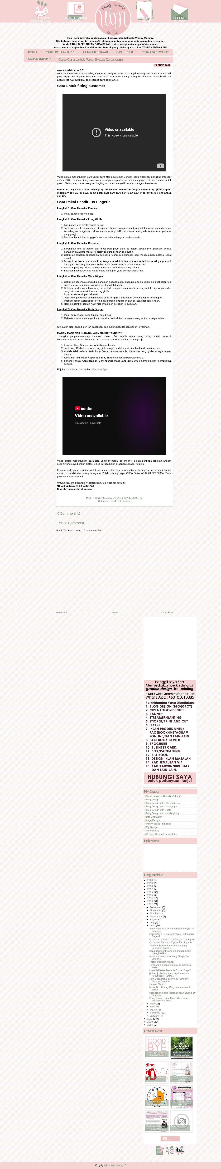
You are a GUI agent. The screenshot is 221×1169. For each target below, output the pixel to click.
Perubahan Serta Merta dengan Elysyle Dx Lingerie (172, 994)
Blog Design (152, 799)
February (155, 1012)
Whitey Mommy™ (117, 1165)
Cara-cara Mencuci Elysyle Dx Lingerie (170, 942)
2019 (150, 883)
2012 (150, 904)
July (152, 922)
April (153, 1006)
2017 (150, 889)
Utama (32, 52)
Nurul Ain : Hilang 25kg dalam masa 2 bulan (169, 988)
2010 (150, 1021)
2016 (150, 892)
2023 (150, 880)
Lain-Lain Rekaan (95, 52)
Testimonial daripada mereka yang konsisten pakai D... (168, 946)
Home (115, 612)
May (152, 1003)
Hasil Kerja (125, 52)
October (155, 913)
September (156, 916)
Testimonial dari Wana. (161, 961)
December (156, 907)
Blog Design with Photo (158, 809)
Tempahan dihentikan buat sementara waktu (170, 966)
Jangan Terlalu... (158, 984)
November (156, 910)
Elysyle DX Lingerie (120, 501)
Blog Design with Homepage (161, 806)
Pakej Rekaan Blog (60, 52)
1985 (150, 1024)
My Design (152, 827)
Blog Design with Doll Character (163, 803)
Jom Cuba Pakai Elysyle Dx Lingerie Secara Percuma (169, 979)
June (153, 925)
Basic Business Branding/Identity (164, 796)
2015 (150, 895)
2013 (150, 901)
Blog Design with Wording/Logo (163, 813)
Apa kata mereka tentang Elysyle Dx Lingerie (169, 957)
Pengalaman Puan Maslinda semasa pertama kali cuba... (169, 999)
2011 (150, 1018)
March (154, 1009)
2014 (150, 898)
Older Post (167, 612)
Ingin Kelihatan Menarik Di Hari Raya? (170, 970)
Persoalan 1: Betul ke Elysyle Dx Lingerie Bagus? (171, 935)
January (155, 1015)
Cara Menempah (39, 58)
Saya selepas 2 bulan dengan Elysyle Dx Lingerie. (171, 929)
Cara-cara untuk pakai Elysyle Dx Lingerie (172, 939)
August (154, 919)
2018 (150, 886)
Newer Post (62, 612)
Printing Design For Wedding (161, 834)
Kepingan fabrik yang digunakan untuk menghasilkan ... (170, 952)
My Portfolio (152, 830)
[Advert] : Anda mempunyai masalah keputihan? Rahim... (169, 974)
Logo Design (153, 820)
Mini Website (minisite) (158, 823)
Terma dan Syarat (155, 52)
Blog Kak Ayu (99, 369)
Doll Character (154, 816)
